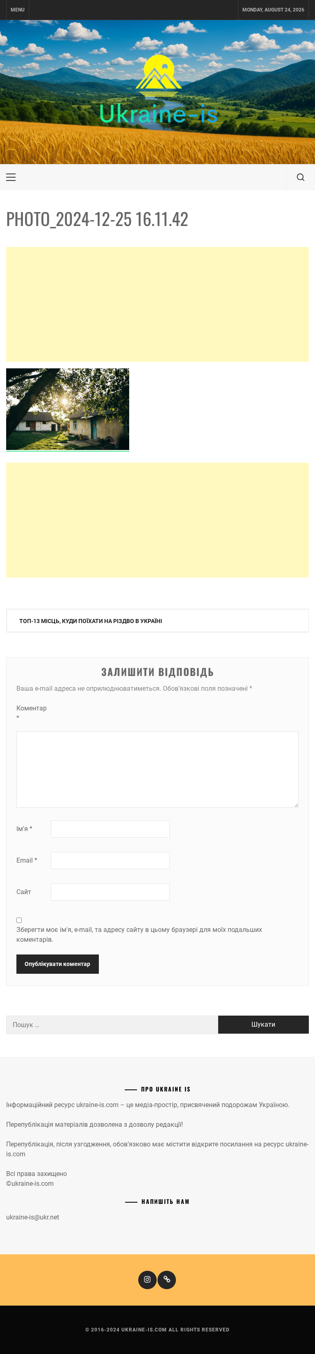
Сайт (23, 892)
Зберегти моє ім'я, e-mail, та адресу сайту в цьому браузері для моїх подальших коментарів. (139, 934)
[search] (300, 177)
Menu (18, 10)
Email (26, 860)
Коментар (31, 713)
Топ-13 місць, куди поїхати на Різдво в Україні (90, 621)
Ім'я (24, 829)
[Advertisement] (157, 304)
